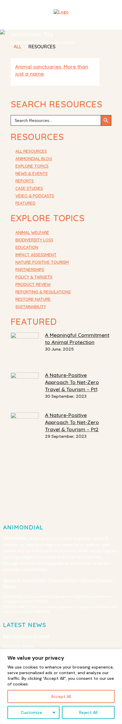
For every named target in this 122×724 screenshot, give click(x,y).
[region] (61, 686)
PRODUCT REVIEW (33, 284)
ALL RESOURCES (31, 151)
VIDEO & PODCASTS (34, 195)
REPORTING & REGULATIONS (43, 292)
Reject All (88, 712)
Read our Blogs (18, 646)
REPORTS (24, 181)
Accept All (61, 696)
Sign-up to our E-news (26, 636)
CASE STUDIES (29, 188)
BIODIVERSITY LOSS (34, 240)
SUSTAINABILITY (30, 306)
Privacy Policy (62, 580)
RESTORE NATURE (33, 299)
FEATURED (25, 203)
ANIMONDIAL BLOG (33, 158)
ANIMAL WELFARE (32, 232)
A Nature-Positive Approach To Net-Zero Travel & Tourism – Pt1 (72, 382)
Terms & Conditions (24, 580)
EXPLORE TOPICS (32, 166)
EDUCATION (26, 247)
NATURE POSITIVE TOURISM (42, 262)
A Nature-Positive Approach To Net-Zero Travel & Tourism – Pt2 (72, 422)
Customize (31, 712)
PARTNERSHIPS (29, 269)
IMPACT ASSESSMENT (36, 254)
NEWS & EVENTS (31, 173)
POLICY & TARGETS (33, 277)
